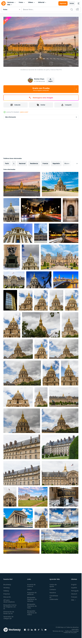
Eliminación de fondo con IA (8, 611)
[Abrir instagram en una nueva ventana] (28, 629)
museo (66, 162)
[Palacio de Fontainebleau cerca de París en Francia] (59, 256)
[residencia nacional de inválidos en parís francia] (60, 183)
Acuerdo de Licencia (31, 584)
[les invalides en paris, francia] (11, 209)
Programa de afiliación (31, 592)
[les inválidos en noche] (63, 232)
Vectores (10, 2)
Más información (10, 116)
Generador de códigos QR (8, 616)
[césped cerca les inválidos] (59, 540)
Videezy (6, 590)
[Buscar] (71, 9)
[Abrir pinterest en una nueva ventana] (35, 629)
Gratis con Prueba (41, 89)
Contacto (51, 588)
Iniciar (72, 3)
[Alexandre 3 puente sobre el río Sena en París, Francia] (65, 278)
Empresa (6, 593)
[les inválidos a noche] (41, 209)
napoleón (56, 162)
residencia (34, 162)
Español (72, 587)
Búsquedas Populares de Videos (31, 611)
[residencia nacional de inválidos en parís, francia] (21, 183)
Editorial (41, 2)
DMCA (29, 588)
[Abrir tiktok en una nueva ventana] (39, 629)
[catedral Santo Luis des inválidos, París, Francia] (63, 517)
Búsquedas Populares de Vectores (31, 598)
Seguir (50, 81)
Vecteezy (6, 587)
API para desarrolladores (9, 600)
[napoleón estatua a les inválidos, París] (70, 209)
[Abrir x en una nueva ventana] (42, 629)
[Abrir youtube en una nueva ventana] (45, 629)
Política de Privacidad (70, 631)
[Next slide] (73, 162)
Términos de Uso (71, 630)
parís (7, 162)
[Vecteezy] (3, 3)
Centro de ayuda (51, 584)
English (72, 583)
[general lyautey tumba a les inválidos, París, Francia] (63, 496)
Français (73, 596)
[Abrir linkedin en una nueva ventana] (32, 629)
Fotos (21, 2)
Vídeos (30, 2)
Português (73, 590)
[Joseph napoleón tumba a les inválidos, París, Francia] (11, 256)
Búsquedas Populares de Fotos (31, 605)
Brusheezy (7, 583)
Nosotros (51, 591)
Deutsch (72, 593)
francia (45, 162)
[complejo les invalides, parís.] (25, 299)
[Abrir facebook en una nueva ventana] (25, 629)
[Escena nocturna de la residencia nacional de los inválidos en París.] (21, 540)
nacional (22, 162)
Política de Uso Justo (68, 633)
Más (8, 5)
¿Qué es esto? (24, 112)
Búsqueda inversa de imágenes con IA (9, 606)
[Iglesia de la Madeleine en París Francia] (18, 517)
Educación (7, 596)
